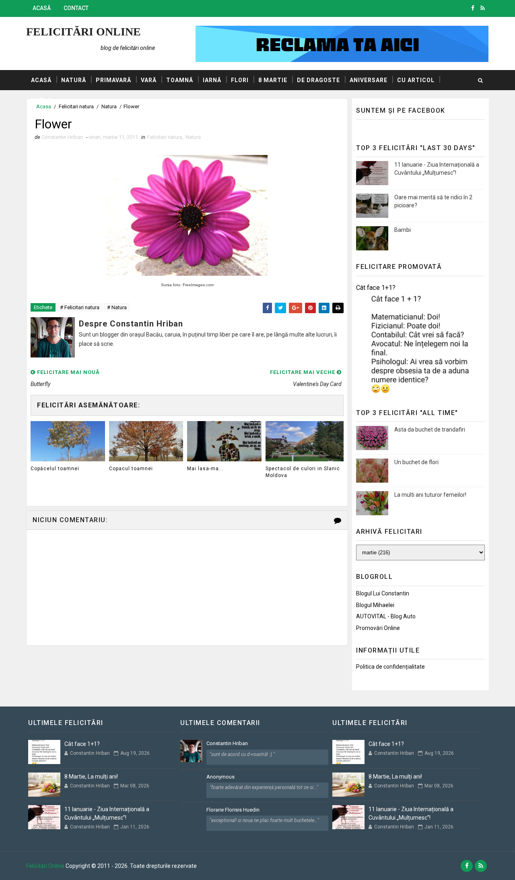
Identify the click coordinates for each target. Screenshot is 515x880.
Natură (73, 80)
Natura (193, 137)
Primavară (113, 80)
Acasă (42, 8)
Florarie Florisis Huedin (233, 810)
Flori (240, 80)
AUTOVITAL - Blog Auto (386, 616)
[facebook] (472, 8)
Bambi (402, 230)
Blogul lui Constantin (382, 593)
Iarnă (212, 80)
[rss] (482, 8)
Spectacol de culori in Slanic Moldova (303, 472)
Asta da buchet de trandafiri (429, 429)
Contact (76, 8)
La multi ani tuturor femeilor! (430, 495)
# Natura (117, 307)
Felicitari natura (164, 137)
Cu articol (416, 80)
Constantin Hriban (227, 743)
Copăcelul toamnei (55, 468)
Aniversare (368, 80)
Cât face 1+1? (376, 287)
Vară (149, 80)
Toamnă (179, 80)
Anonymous (220, 777)
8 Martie (272, 80)
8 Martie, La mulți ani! (91, 776)
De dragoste (318, 80)
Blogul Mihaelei (375, 605)
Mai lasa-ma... (205, 468)
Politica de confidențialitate (390, 666)
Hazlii (41, 100)
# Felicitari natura (79, 307)
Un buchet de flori (416, 462)
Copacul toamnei (131, 468)
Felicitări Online (83, 31)
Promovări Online (378, 628)
